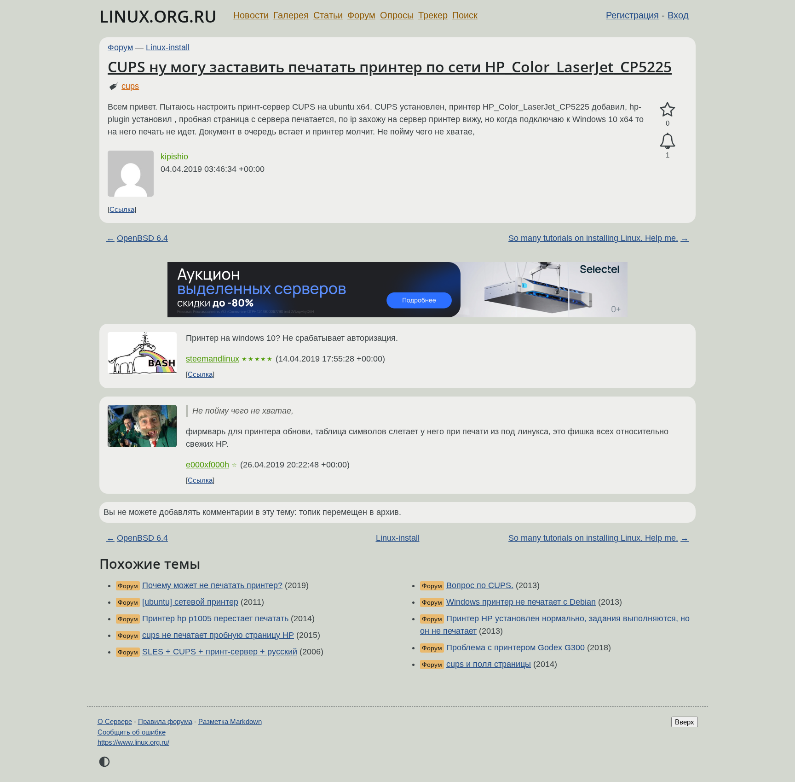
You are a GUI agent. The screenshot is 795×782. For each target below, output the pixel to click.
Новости (251, 15)
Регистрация (632, 15)
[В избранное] (667, 109)
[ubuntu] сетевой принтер (190, 602)
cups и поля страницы (488, 664)
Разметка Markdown (230, 721)
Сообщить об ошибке (132, 732)
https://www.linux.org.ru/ (133, 742)
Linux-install (168, 47)
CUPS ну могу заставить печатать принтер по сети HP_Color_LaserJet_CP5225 (390, 66)
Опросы (397, 15)
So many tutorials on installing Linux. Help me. (593, 238)
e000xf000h (207, 464)
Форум (361, 15)
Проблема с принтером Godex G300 (515, 647)
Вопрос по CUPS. (479, 585)
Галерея (291, 15)
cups (130, 86)
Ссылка (121, 209)
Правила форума (165, 721)
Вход (678, 15)
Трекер (433, 15)
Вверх (684, 722)
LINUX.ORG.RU (158, 16)
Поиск (465, 15)
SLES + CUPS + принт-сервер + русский (219, 651)
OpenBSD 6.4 (142, 238)
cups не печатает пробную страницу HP (218, 635)
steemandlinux (212, 358)
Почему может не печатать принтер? (212, 585)
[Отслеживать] (667, 141)
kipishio (174, 156)
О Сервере (115, 721)
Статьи (328, 15)
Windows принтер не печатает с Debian (521, 602)
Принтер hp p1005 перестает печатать (215, 618)
